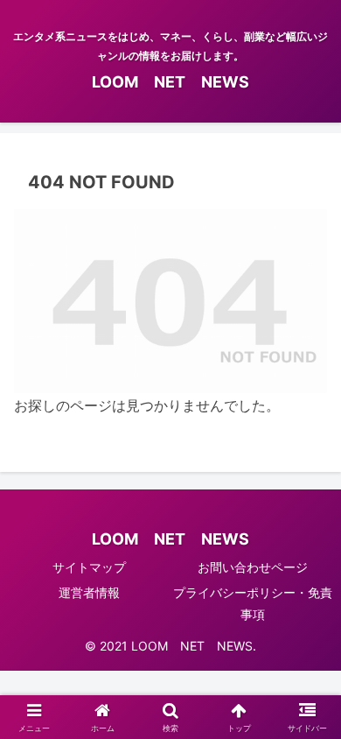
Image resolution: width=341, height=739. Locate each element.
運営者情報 (89, 592)
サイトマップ (89, 567)
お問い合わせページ (253, 567)
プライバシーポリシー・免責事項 (252, 603)
